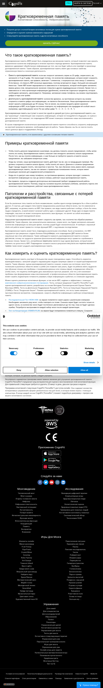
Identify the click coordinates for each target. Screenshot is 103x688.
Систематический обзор (74, 515)
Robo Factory (26, 558)
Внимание (26, 532)
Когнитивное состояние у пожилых (74, 513)
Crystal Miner (26, 552)
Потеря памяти (26, 513)
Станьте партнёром (12, 678)
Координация (26, 524)
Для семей (51, 608)
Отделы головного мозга (26, 499)
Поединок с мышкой (75, 580)
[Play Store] (51, 460)
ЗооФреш (75, 566)
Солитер (26, 555)
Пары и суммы (75, 574)
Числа (75, 552)
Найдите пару (26, 574)
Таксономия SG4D (74, 518)
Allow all (84, 370)
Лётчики (74, 501)
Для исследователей (51, 614)
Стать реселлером (29, 678)
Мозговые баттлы (51, 661)
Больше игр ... (75, 599)
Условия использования (15, 674)
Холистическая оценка (74, 504)
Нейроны (26, 501)
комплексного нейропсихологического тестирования (26, 283)
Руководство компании (64, 674)
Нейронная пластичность (26, 504)
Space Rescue (26, 577)
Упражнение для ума (51, 647)
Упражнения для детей (51, 625)
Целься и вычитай (75, 577)
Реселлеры (51, 622)
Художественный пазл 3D (27, 599)
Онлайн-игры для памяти (51, 650)
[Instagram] (57, 482)
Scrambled (26, 588)
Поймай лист (75, 555)
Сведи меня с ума (26, 569)
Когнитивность (26, 510)
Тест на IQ (51, 664)
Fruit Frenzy (26, 547)
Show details (89, 362)
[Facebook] (40, 482)
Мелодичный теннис (26, 585)
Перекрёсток (75, 560)
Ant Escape (26, 560)
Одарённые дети (51, 658)
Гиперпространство (75, 563)
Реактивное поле (75, 594)
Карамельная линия (75, 544)
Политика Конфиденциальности (39, 674)
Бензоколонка (75, 572)
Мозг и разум (26, 496)
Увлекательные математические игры (51, 653)
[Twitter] (45, 482)
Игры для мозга (51, 644)
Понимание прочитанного (51, 655)
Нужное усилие (75, 583)
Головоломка (75, 569)
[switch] (38, 353)
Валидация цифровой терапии (74, 493)
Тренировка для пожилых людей (74, 510)
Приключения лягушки (75, 541)
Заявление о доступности (74, 678)
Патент (51, 619)
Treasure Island (26, 563)
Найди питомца (26, 591)
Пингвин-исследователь (75, 549)
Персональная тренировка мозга (51, 642)
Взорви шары (75, 558)
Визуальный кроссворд (27, 572)
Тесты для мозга (51, 633)
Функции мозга (26, 518)
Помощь (58, 678)
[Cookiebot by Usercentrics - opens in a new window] (89, 316)
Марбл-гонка (26, 583)
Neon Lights (27, 566)
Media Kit (93, 674)
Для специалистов (51, 611)
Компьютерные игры (74, 496)
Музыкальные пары (26, 594)
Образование (51, 617)
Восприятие (26, 529)
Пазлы (75, 547)
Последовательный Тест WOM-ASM (23, 300)
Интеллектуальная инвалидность (26, 515)
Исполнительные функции (26, 521)
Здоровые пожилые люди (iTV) (74, 507)
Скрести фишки (75, 588)
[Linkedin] (63, 482)
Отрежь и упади (75, 585)
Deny (19, 370)
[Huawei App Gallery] (51, 466)
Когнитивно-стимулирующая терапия (51, 636)
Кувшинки (75, 591)
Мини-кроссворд (26, 544)
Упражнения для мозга (51, 630)
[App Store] (51, 453)
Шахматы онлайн (26, 541)
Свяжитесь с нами (46, 678)
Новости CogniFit (81, 674)
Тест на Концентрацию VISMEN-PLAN (24, 311)
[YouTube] (51, 482)
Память (26, 526)
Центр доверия (92, 678)
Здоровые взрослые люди (74, 499)
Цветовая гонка (26, 596)
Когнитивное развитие (51, 628)
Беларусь (10, 684)
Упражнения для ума (51, 639)
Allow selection (51, 370)
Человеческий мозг (26, 493)
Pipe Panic (26, 549)
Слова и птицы (75, 596)
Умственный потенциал (26, 507)
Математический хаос (26, 580)
